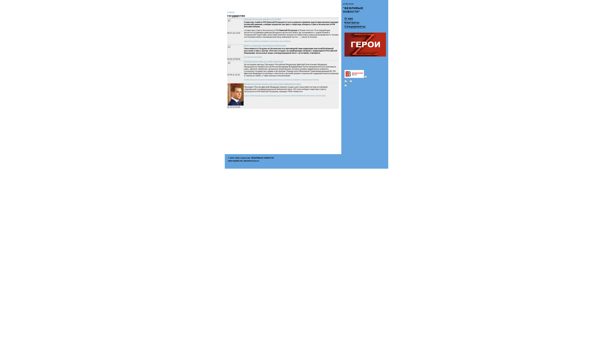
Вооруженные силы (273, 95)
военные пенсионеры (274, 79)
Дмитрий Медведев (298, 95)
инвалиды (296, 79)
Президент (311, 95)
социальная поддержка (310, 79)
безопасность (260, 95)
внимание (265, 41)
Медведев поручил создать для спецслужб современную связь (272, 84)
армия (246, 41)
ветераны (261, 79)
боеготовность (255, 41)
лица (281, 41)
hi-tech (246, 95)
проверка (287, 41)
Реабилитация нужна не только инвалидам (263, 61)
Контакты (351, 22)
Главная (231, 12)
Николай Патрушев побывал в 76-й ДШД (262, 19)
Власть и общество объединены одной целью (265, 45)
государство (274, 41)
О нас (348, 18)
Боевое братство (250, 79)
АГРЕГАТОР (348, 4)
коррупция (258, 57)
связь (324, 95)
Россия (318, 95)
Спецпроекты (355, 26)
